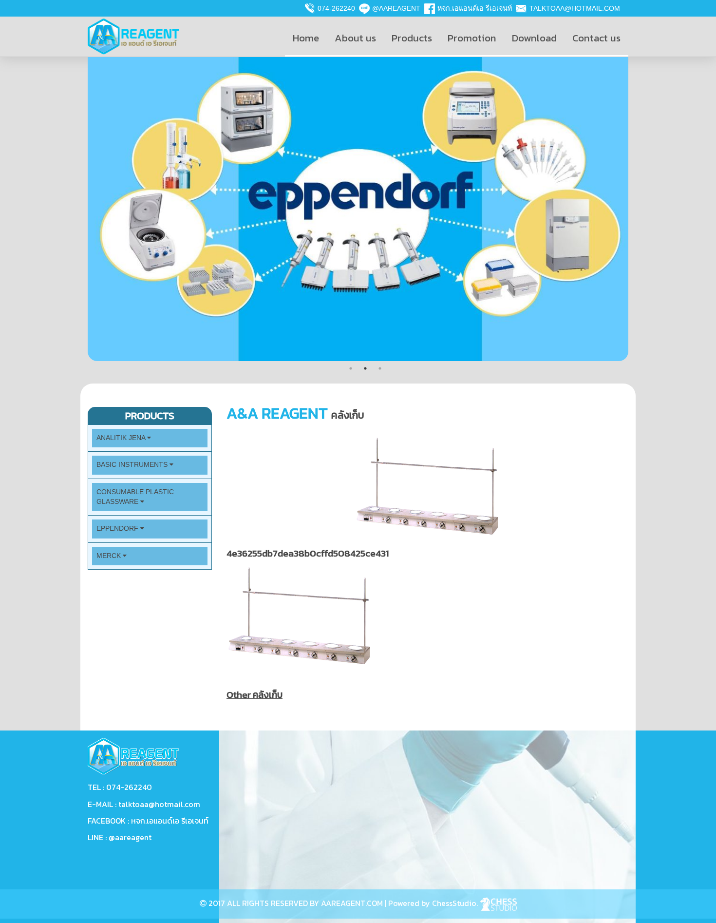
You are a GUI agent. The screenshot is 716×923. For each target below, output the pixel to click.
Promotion (472, 37)
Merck (109, 555)
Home (306, 37)
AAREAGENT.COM (352, 903)
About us (355, 37)
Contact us (596, 37)
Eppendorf (118, 528)
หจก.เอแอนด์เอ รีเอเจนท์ (474, 8)
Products (412, 37)
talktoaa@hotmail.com (574, 8)
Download (534, 37)
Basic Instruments (133, 464)
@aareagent (396, 8)
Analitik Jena (121, 438)
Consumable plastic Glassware (135, 496)
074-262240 (336, 8)
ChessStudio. (456, 903)
